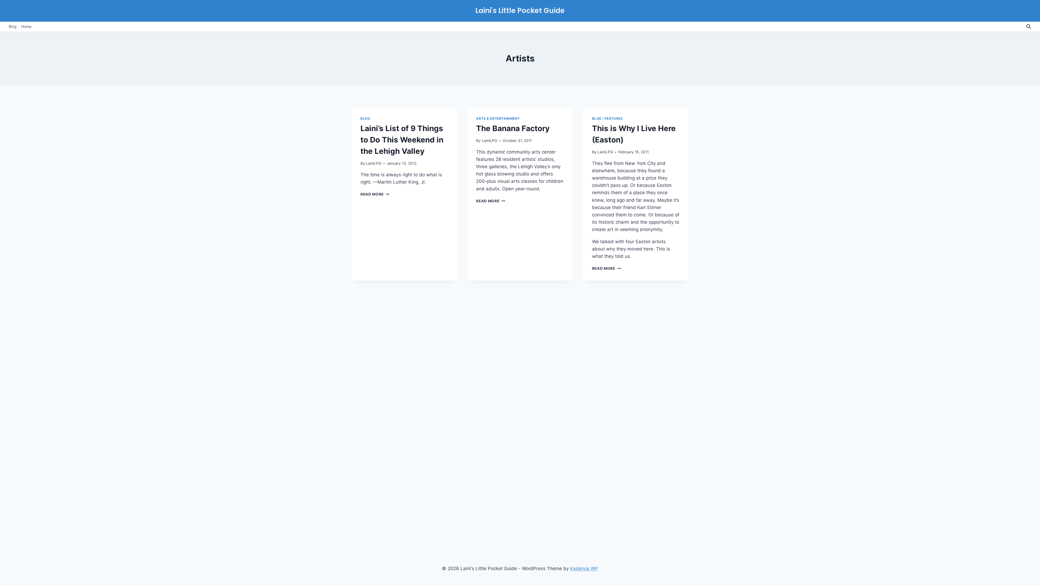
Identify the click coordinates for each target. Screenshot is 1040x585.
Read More (374, 194)
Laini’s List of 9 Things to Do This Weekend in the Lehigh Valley (401, 140)
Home (26, 26)
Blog (13, 26)
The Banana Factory (513, 128)
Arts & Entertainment (498, 118)
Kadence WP (584, 568)
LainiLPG (373, 163)
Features (614, 118)
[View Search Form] (1029, 26)
